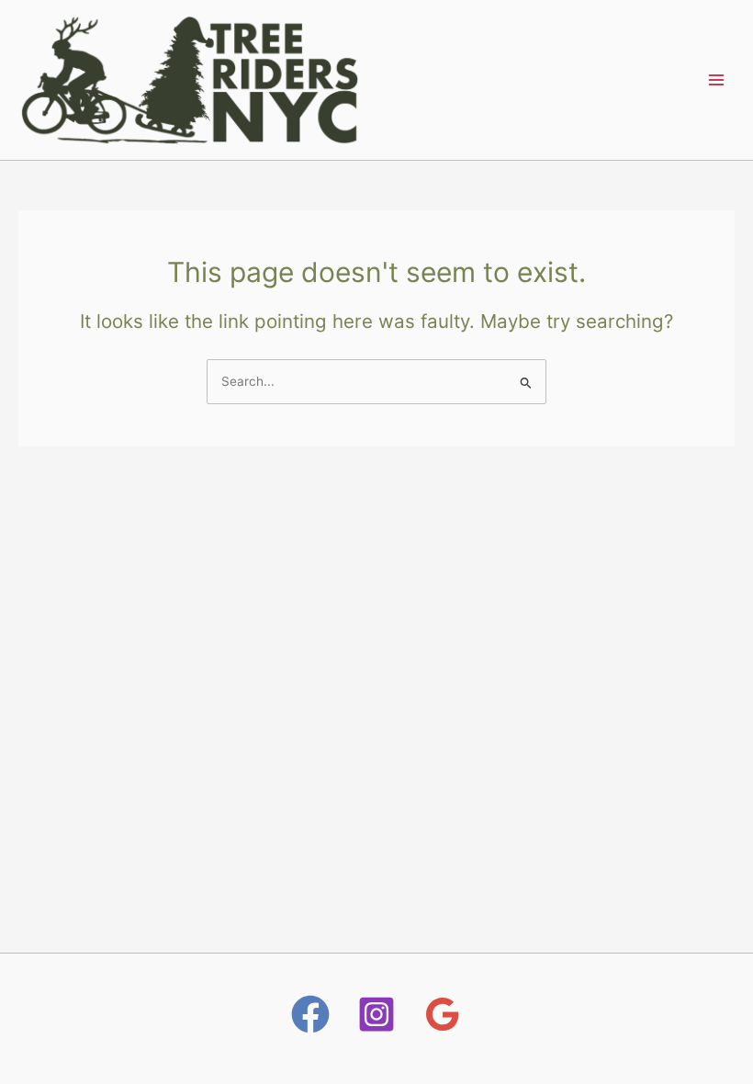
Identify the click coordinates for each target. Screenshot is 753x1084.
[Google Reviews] (442, 1014)
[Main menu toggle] (717, 79)
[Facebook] (310, 1014)
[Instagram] (376, 1014)
